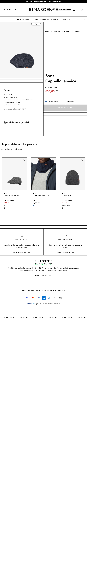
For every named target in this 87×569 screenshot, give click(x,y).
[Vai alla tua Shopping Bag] (81, 9)
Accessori (57, 31)
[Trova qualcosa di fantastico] (14, 9)
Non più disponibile (65, 108)
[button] (74, 9)
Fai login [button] (20, 19)
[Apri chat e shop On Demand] (43, 262)
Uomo (47, 31)
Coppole (77, 31)
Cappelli (67, 31)
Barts (49, 76)
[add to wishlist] (36, 24)
